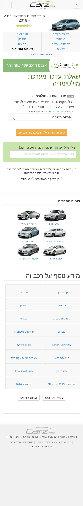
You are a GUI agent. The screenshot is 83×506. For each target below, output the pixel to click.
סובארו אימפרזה (28, 258)
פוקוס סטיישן (23, 345)
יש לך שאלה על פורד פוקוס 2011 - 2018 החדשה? (47, 147)
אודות (35, 436)
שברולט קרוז (55, 258)
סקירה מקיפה (61, 34)
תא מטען (61, 371)
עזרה (16, 436)
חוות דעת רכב (41, 3)
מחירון (22, 39)
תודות (9, 436)
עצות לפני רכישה (41, 54)
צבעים (61, 49)
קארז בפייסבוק (67, 436)
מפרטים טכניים (61, 44)
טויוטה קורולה (28, 224)
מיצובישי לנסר (55, 241)
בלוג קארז (28, 442)
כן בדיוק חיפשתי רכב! (47, 179)
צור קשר (25, 436)
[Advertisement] (41, 474)
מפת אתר (15, 442)
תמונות (22, 44)
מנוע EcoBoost (24, 371)
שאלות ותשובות (22, 49)
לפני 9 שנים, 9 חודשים (57, 111)
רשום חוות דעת (27, 397)
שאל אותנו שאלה (53, 397)
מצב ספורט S (61, 358)
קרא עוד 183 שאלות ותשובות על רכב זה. (41, 132)
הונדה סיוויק (28, 241)
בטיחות (60, 39)
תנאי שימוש (65, 442)
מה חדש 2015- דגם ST (61, 384)
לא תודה (26, 179)
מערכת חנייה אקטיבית (24, 358)
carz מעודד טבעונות (46, 442)
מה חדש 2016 (24, 384)
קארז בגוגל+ (46, 436)
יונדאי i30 (54, 224)
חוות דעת (22, 34)
